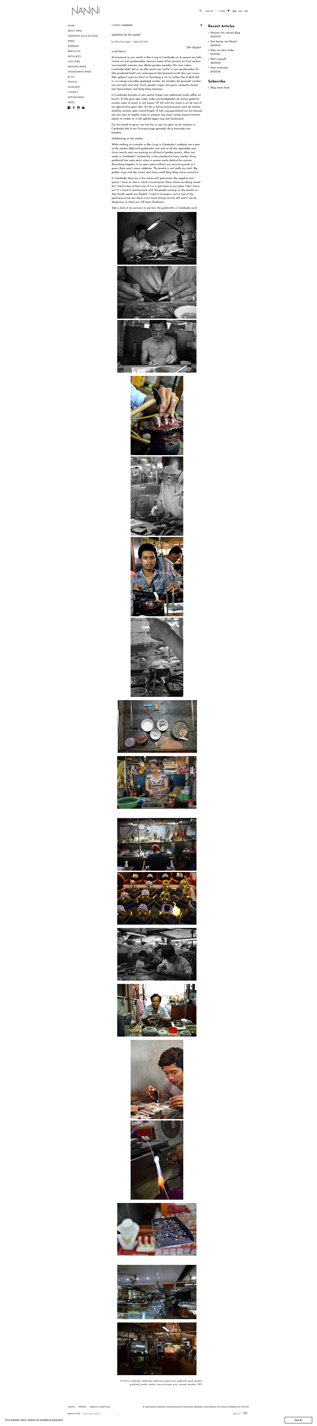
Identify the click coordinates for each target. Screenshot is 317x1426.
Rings (71, 41)
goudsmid (134, 1384)
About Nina (75, 31)
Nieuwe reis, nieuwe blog (225, 33)
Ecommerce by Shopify (237, 1407)
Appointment (76, 97)
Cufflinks (74, 62)
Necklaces (74, 56)
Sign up (209, 11)
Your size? (74, 87)
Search (72, 1407)
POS (219, 1407)
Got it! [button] (298, 1420)
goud (190, 1381)
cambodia (135, 1381)
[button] (64, 1420)
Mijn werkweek (219, 68)
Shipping (82, 1407)
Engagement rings (79, 72)
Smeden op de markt (126, 35)
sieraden (192, 1384)
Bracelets (74, 51)
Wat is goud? (218, 59)
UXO (199, 1384)
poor (175, 1384)
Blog (71, 77)
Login (222, 11)
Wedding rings (77, 67)
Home (71, 26)
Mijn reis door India (222, 50)
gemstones (170, 1381)
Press (71, 103)
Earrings (73, 46)
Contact (73, 92)
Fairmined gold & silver (83, 36)
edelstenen (158, 1381)
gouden (198, 1381)
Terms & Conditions (99, 1407)
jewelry (144, 1384)
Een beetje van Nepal (224, 41)
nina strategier (164, 1384)
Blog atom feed (220, 88)
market (152, 1384)
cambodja (147, 1381)
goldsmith (182, 1381)
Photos (72, 82)
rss (201, 25)
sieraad (182, 1384)
